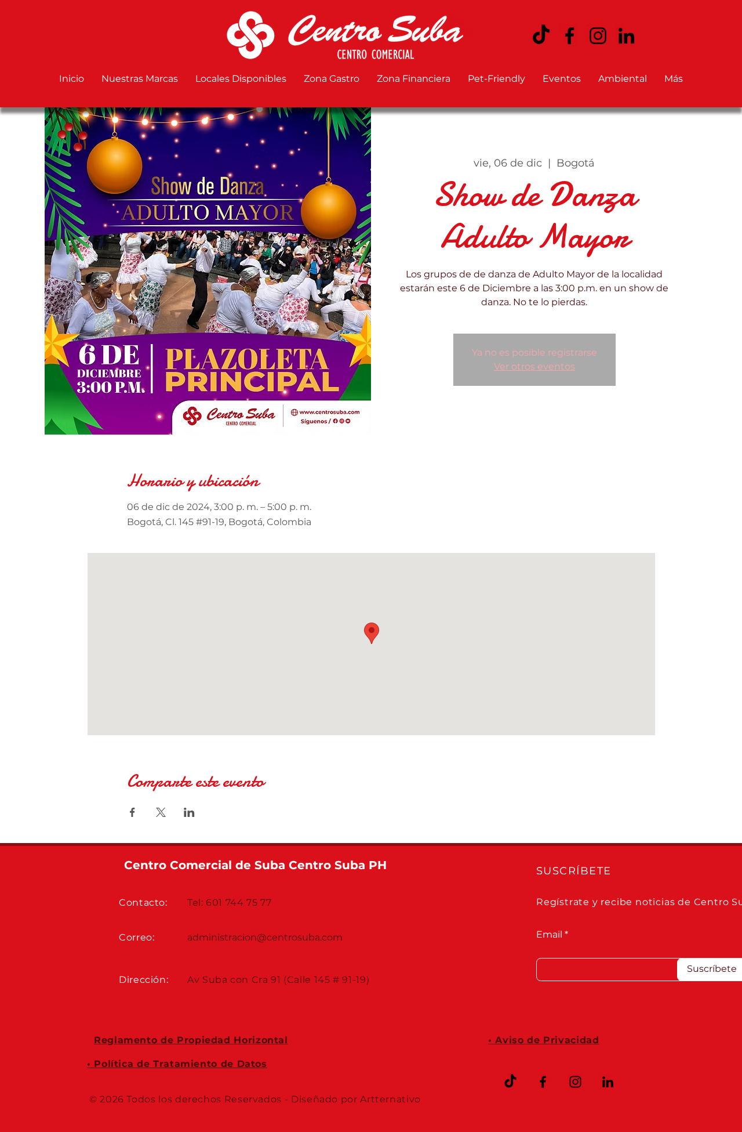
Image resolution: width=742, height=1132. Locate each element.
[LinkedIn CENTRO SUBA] (626, 35)
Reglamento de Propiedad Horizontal (191, 1040)
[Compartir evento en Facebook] (132, 812)
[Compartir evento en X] (160, 812)
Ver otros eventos (534, 366)
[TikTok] (510, 1082)
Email (549, 934)
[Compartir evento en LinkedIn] (189, 812)
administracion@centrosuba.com (265, 937)
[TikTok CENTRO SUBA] (541, 35)
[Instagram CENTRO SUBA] (598, 35)
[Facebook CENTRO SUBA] (569, 35)
